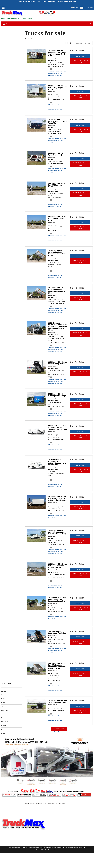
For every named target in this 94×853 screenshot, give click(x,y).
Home (3, 18)
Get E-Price (80, 56)
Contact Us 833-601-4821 (80, 61)
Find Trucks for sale (12, 18)
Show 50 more (58, 732)
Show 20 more (58, 729)
